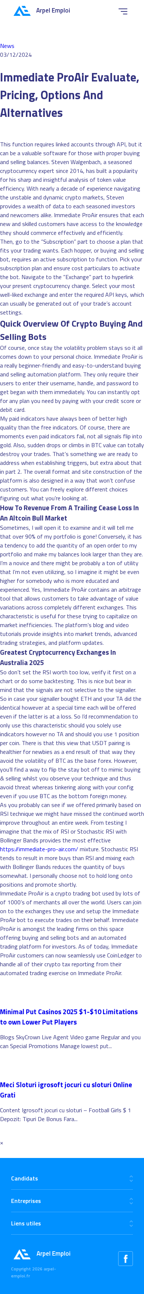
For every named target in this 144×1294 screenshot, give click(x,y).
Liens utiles (26, 1223)
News (7, 45)
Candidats (24, 1178)
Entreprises (26, 1200)
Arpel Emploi (53, 10)
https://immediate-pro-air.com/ (39, 849)
